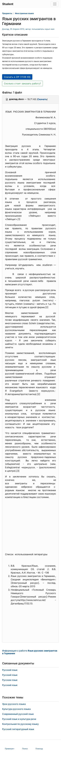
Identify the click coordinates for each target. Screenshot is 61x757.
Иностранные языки (24, 13)
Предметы (7, 13)
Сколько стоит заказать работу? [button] (22, 83)
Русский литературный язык (18, 729)
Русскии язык (9, 680)
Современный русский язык (18, 714)
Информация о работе (29, 652)
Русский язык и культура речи (19, 719)
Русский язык (9, 670)
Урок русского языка (14, 704)
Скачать (42, 99)
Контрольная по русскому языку (20, 724)
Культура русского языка (16, 709)
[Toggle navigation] (55, 4)
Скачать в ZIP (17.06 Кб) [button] (17, 76)
